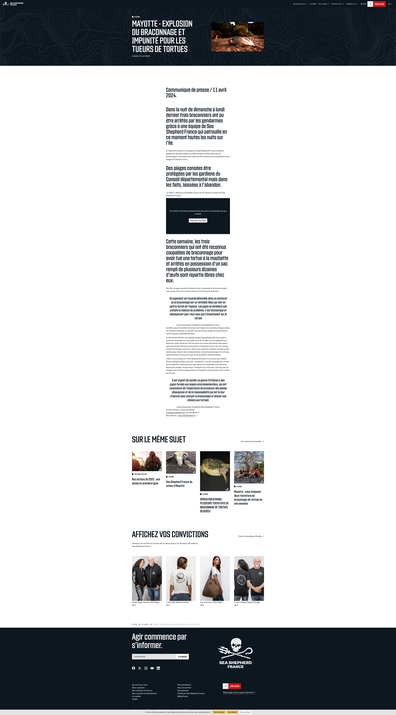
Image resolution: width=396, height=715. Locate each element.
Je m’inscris (182, 656)
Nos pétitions (183, 690)
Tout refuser (232, 712)
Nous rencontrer (184, 688)
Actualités (313, 4)
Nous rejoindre (138, 688)
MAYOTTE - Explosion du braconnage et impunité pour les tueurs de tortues (176, 624)
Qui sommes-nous (299, 4)
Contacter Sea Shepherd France (191, 693)
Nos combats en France (142, 690)
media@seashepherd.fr (176, 413)
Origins (135, 699)
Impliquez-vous (351, 4)
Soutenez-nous (337, 4)
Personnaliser (245, 712)
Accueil (134, 624)
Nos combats (322, 4)
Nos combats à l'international (144, 693)
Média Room (182, 696)
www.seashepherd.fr (186, 415)
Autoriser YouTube (198, 220)
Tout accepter (219, 712)
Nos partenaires (184, 685)
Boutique (363, 4)
